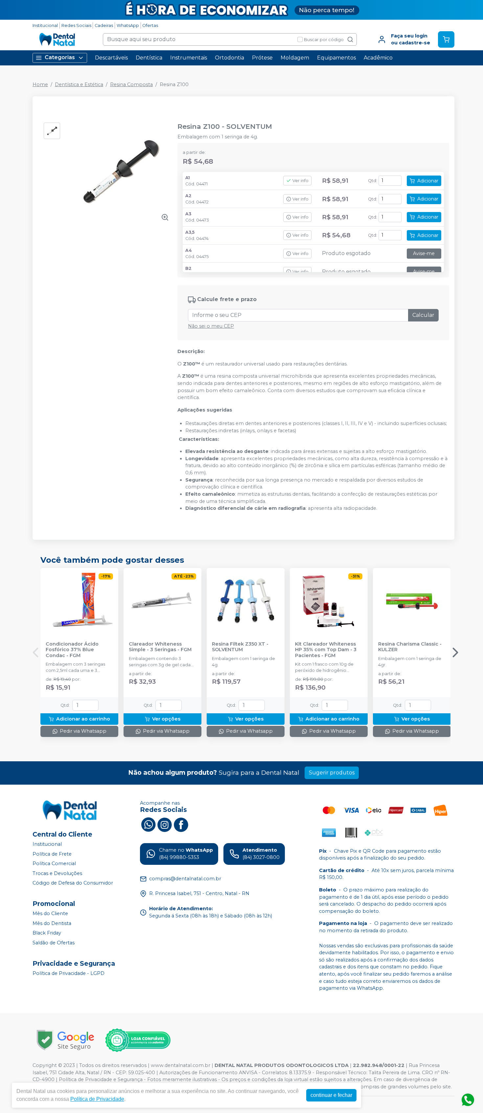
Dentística (149, 58)
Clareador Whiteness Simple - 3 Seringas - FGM (160, 646)
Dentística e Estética (79, 84)
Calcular (423, 315)
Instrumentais (188, 58)
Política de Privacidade (97, 1099)
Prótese (262, 58)
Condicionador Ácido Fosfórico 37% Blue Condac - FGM (72, 649)
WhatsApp (128, 25)
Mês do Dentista (52, 923)
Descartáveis (111, 58)
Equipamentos (336, 58)
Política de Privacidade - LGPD (68, 973)
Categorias (60, 57)
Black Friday (47, 933)
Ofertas (150, 25)
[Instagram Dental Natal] (164, 824)
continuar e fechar (331, 1095)
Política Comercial (54, 863)
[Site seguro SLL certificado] (65, 1040)
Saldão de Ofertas (54, 943)
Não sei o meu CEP (211, 326)
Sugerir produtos (332, 773)
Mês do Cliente (50, 913)
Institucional (45, 25)
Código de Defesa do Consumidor (73, 883)
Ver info (300, 180)
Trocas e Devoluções (57, 873)
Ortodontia (229, 58)
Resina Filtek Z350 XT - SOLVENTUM (240, 646)
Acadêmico (378, 58)
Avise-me (424, 253)
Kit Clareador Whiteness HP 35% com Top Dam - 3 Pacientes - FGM (325, 649)
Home (40, 84)
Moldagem (295, 58)
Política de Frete (52, 854)
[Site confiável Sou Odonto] (138, 1040)
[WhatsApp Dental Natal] (148, 824)
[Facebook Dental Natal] (181, 824)
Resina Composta (131, 84)
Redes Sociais (76, 25)
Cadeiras (104, 25)
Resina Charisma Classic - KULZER (410, 646)
